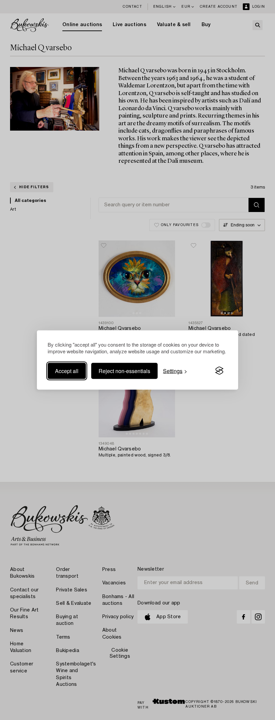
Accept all (66, 370)
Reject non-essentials (124, 370)
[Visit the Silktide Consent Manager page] (219, 371)
